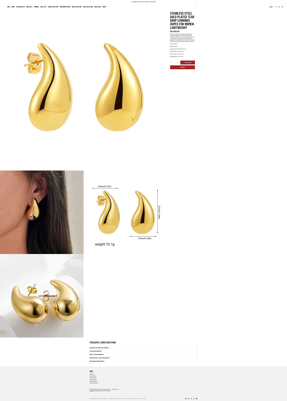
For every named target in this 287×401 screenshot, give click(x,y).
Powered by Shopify (102, 398)
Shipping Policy (93, 381)
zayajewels (95, 398)
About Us (92, 374)
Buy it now (182, 67)
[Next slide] (195, 1)
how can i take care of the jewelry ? (99, 348)
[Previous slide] (90, 1)
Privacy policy (118, 398)
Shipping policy (133, 398)
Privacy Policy (93, 377)
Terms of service (125, 398)
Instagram (92, 390)
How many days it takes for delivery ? (100, 358)
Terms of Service (94, 383)
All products (93, 376)
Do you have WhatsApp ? (96, 351)
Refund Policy (93, 379)
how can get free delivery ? (97, 361)
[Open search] (276, 6)
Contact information (141, 398)
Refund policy (111, 398)
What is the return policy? (97, 354)
